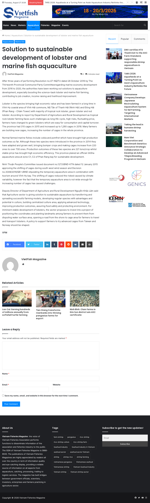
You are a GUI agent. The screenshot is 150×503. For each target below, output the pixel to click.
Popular (125, 38)
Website (56, 384)
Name (5, 373)
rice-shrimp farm (80, 442)
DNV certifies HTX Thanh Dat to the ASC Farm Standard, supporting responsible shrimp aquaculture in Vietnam (135, 59)
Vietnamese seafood (84, 462)
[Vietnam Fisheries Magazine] (20, 13)
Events (65, 25)
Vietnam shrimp (60, 472)
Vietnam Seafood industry (83, 467)
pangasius (71, 437)
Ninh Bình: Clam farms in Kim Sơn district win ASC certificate (83, 312)
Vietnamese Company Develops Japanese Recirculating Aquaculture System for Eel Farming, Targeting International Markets (135, 107)
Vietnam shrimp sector (79, 472)
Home (6, 25)
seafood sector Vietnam (79, 452)
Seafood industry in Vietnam (83, 447)
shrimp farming (83, 457)
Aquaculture (33, 25)
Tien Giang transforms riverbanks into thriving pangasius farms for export (48, 314)
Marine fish (19, 42)
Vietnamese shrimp (61, 467)
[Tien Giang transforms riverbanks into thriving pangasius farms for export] (50, 298)
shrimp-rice (68, 457)
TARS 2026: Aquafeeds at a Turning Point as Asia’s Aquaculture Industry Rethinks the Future (87, 2)
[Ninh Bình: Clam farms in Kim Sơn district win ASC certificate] (84, 298)
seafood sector (60, 452)
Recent (112, 38)
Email (5, 384)
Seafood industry (61, 447)
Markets (22, 25)
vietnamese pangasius (63, 462)
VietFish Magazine (15, 74)
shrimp (56, 457)
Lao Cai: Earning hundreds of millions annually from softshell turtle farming (16, 312)
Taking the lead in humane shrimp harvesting (133, 127)
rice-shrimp (84, 437)
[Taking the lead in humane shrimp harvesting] (114, 128)
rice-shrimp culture (61, 442)
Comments (139, 38)
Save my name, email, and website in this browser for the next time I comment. (41, 395)
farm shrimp (58, 437)
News (13, 25)
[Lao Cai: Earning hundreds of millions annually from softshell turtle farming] (17, 298)
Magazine (55, 25)
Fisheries (45, 25)
